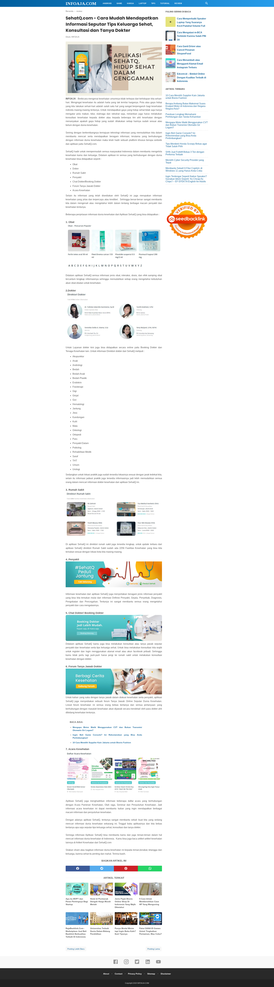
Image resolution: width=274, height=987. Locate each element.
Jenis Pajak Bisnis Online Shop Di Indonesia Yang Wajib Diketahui (125, 903)
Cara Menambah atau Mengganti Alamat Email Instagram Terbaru (190, 64)
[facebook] (78, 868)
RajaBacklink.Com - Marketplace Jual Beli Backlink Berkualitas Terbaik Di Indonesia (76, 932)
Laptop (142, 3)
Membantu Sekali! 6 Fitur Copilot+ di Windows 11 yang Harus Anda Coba (184, 169)
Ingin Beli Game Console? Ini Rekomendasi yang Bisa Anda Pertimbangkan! (107, 736)
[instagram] (126, 963)
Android (107, 3)
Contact (118, 974)
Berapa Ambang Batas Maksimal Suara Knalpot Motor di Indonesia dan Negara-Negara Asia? (186, 106)
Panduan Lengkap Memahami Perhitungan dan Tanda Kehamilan (183, 115)
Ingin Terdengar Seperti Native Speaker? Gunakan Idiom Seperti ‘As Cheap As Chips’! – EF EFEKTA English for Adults (186, 179)
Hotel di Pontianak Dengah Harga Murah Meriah (100, 902)
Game (119, 3)
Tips (153, 3)
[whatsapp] (150, 868)
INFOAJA (75, 37)
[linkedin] (148, 963)
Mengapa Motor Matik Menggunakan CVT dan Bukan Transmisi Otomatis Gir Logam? (107, 728)
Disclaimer (166, 974)
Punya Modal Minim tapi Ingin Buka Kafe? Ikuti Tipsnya (125, 931)
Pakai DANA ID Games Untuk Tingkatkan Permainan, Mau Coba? (150, 931)
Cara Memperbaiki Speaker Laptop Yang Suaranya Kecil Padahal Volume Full (191, 22)
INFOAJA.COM (81, 3)
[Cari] (206, 4)
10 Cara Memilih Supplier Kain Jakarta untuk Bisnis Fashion (102, 742)
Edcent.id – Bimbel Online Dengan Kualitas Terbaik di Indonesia (191, 77)
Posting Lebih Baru (75, 949)
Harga (130, 3)
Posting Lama (153, 949)
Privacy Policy (135, 974)
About (106, 974)
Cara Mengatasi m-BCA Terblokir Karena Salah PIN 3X (191, 36)
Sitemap (151, 974)
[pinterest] (126, 868)
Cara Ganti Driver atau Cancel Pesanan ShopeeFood (189, 50)
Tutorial (165, 3)
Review (178, 3)
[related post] (77, 889)
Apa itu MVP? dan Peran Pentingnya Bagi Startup (77, 902)
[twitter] (102, 868)
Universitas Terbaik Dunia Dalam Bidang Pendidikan (100, 931)
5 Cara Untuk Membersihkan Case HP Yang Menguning (149, 902)
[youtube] (158, 963)
